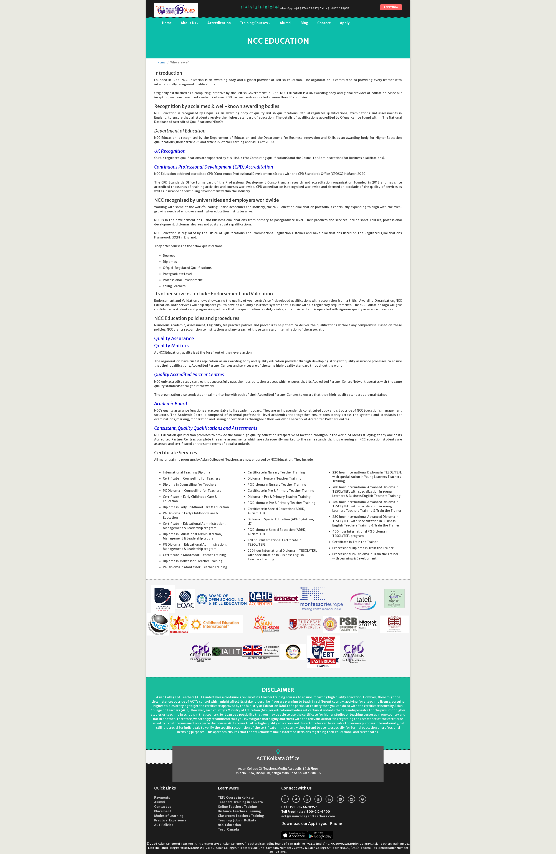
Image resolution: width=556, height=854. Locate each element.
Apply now (391, 7)
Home (167, 23)
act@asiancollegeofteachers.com (308, 816)
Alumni (285, 23)
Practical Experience (170, 820)
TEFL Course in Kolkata (236, 797)
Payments (162, 797)
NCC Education (229, 825)
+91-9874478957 (299, 807)
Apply (345, 23)
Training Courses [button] (254, 23)
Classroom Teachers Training (241, 816)
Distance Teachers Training (239, 811)
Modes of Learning (169, 816)
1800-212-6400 (305, 812)
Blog (304, 23)
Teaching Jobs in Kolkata (237, 820)
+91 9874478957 (306, 8)
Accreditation (219, 23)
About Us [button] (188, 23)
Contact (324, 23)
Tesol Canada (228, 829)
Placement (162, 811)
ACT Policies (163, 825)
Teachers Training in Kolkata (240, 802)
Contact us (162, 807)
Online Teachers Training (237, 807)
